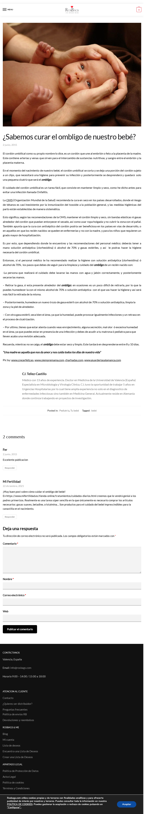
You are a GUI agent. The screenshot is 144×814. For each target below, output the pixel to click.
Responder (10, 468)
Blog (5, 733)
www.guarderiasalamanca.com (102, 360)
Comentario (10, 543)
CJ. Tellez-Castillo (34, 374)
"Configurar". (14, 807)
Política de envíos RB (15, 714)
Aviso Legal (9, 776)
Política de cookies (13, 782)
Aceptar (126, 804)
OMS (9, 200)
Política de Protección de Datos (21, 770)
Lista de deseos (11, 745)
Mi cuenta (8, 739)
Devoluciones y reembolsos (18, 720)
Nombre (8, 579)
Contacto (8, 697)
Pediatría (64, 410)
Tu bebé (74, 410)
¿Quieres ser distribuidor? (17, 703)
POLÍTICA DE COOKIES (19, 804)
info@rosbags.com (20, 667)
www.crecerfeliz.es (22, 360)
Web (5, 611)
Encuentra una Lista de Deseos (20, 751)
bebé (94, 410)
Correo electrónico (14, 595)
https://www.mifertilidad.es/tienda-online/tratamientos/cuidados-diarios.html (51, 495)
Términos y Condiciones (16, 788)
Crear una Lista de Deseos (18, 757)
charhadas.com (74, 360)
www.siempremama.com (49, 360)
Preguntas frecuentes (15, 709)
